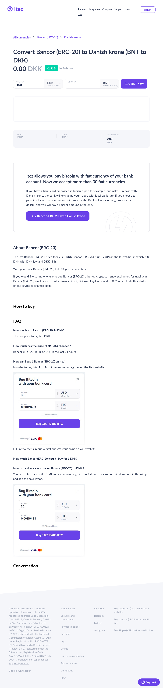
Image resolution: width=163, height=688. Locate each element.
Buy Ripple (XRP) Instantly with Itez (133, 630)
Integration (94, 9)
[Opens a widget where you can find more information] (149, 682)
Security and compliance (68, 617)
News (127, 9)
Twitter (98, 623)
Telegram (99, 615)
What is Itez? (68, 608)
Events (64, 648)
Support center (69, 663)
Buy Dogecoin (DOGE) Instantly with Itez (131, 610)
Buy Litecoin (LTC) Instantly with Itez (131, 621)
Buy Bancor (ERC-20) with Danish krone (58, 216)
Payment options (70, 626)
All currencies (22, 37)
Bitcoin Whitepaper (20, 670)
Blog (63, 678)
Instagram (99, 630)
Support (118, 9)
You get (72, 82)
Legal (63, 641)
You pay (20, 82)
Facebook (99, 608)
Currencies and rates (72, 656)
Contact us (67, 670)
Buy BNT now (134, 84)
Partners (82, 9)
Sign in (147, 9)
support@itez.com (19, 663)
